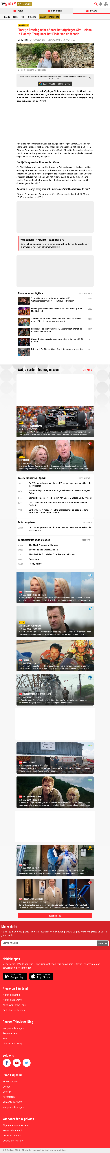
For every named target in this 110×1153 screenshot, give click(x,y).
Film (22, 17)
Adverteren (9, 1097)
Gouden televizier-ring (49, 17)
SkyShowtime (10, 1081)
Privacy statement (12, 1130)
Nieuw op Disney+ (12, 1000)
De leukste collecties (14, 1010)
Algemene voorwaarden (15, 1125)
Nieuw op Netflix (11, 995)
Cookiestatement (12, 1135)
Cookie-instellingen (13, 1140)
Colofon (7, 1092)
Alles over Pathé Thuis (14, 1005)
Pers (5, 1038)
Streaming (32, 17)
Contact (7, 1086)
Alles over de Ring (12, 1043)
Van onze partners (12, 1102)
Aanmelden (102, 943)
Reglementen (10, 1033)
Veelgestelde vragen (13, 1028)
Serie (15, 17)
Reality (7, 17)
